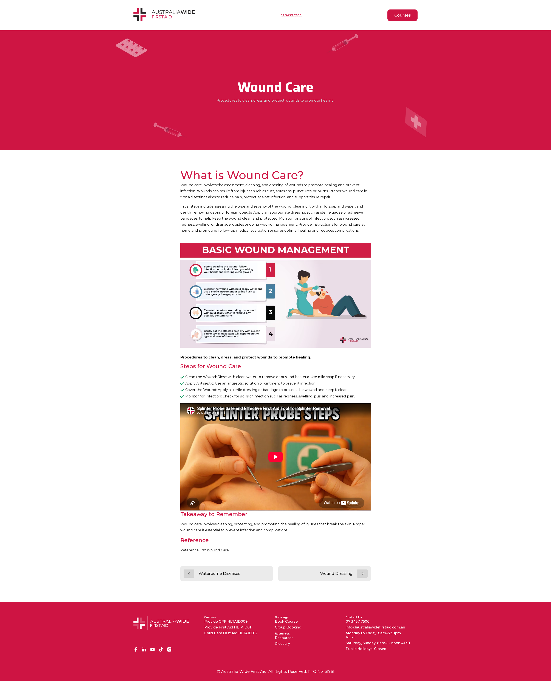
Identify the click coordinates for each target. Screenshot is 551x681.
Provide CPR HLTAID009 (226, 621)
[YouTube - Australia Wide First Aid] (152, 650)
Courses (402, 15)
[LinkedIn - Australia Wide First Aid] (144, 650)
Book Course (286, 621)
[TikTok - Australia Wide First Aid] (161, 650)
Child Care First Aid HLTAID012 (230, 633)
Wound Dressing (336, 573)
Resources (284, 638)
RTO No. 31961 (321, 671)
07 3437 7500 (358, 621)
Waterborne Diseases (219, 573)
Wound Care (218, 550)
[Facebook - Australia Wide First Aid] (135, 650)
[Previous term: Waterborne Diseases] (189, 573)
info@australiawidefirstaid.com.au (375, 627)
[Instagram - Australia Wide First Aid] (169, 650)
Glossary (282, 644)
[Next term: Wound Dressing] (362, 573)
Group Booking (288, 627)
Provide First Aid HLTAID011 (228, 627)
